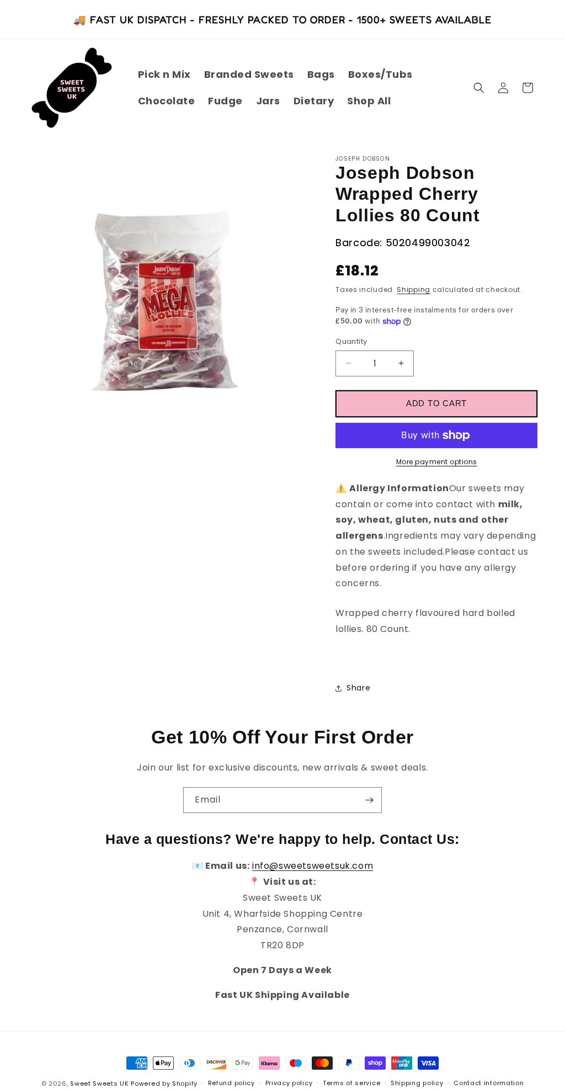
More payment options (436, 461)
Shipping (413, 289)
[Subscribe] (369, 800)
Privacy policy (289, 1083)
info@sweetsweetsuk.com (312, 865)
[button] (479, 88)
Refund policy (231, 1083)
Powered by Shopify (164, 1083)
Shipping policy (417, 1083)
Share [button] (358, 687)
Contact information (489, 1083)
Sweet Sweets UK (99, 1083)
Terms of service (351, 1083)
